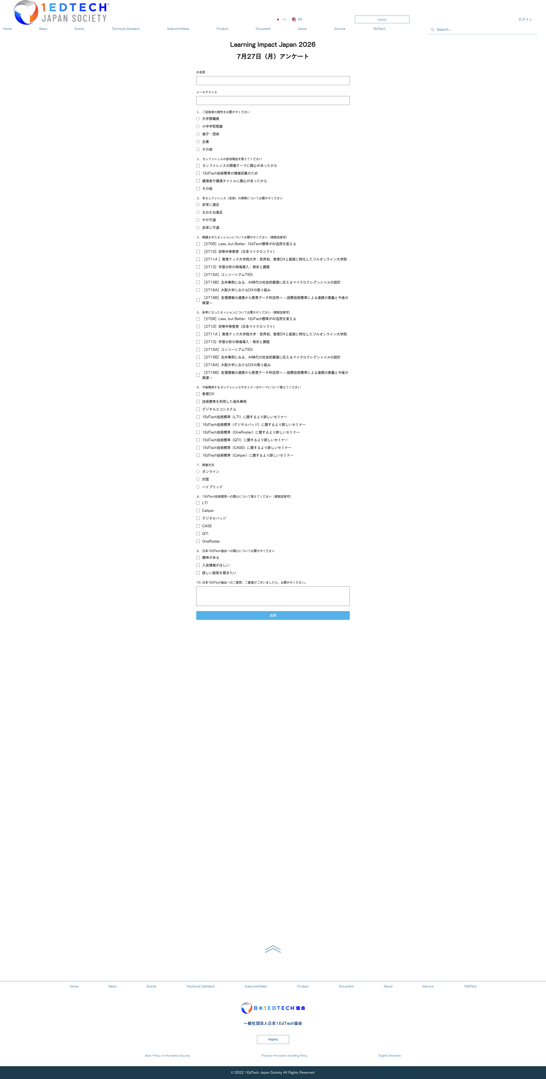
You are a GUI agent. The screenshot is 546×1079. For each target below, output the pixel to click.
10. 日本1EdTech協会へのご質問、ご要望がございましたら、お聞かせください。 (252, 582)
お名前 (200, 72)
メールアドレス (206, 92)
